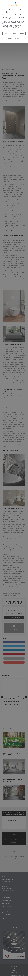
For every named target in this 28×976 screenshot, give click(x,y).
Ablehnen (6, 33)
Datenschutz (10, 38)
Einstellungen (14, 33)
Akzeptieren (22, 33)
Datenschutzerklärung (7, 27)
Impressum (17, 38)
